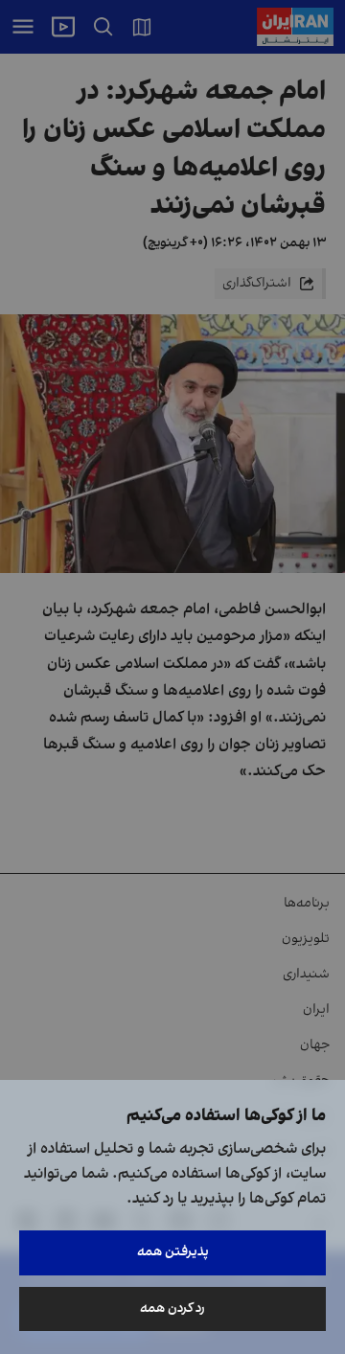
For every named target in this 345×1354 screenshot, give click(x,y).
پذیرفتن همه (173, 1252)
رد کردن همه (172, 1308)
